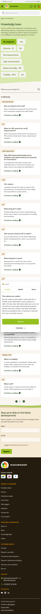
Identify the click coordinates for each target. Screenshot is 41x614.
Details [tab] (20, 289)
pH (22, 75)
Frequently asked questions (10, 556)
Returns (3, 569)
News (3, 530)
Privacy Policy (5, 607)
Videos (3, 538)
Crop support (5, 516)
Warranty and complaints (9, 564)
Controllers (4, 500)
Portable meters (6, 488)
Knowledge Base (6, 534)
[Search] (38, 89)
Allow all (20, 321)
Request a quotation (7, 552)
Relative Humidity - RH (12, 68)
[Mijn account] (35, 6)
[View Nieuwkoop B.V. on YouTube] (2, 593)
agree (6, 445)
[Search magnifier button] (3, 13)
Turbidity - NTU (9, 75)
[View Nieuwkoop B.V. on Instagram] (5, 593)
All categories (8, 42)
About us (4, 526)
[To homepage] (11, 6)
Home (2, 18)
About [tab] (34, 289)
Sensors (3, 492)
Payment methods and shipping (11, 560)
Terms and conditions (7, 610)
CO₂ (21, 42)
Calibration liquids (7, 496)
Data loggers (5, 504)
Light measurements (11, 61)
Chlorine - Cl (8, 48)
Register (6, 451)
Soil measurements (10, 55)
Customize (19, 328)
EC (20, 48)
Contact (3, 548)
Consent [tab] (7, 289)
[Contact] (31, 6)
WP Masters (11, 604)
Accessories (5, 512)
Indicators (4, 508)
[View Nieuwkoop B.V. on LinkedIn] (8, 593)
